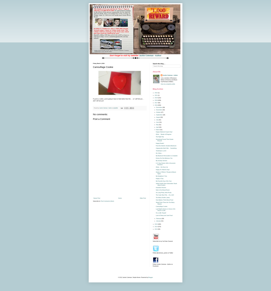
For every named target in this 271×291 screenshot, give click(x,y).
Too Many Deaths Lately (163, 197)
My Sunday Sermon (161, 160)
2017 (156, 103)
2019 (156, 98)
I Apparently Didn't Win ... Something (166, 148)
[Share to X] (129, 108)
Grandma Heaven (161, 187)
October (158, 112)
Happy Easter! (160, 143)
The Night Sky (160, 137)
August (158, 117)
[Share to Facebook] (131, 108)
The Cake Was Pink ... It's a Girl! (165, 195)
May (157, 124)
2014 (156, 226)
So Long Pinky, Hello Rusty (163, 192)
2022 (156, 93)
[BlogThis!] (127, 108)
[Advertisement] (120, 181)
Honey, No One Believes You (164, 158)
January (158, 221)
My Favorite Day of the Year (164, 181)
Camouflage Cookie (161, 206)
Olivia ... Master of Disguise (163, 134)
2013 (156, 229)
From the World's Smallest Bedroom (166, 146)
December (159, 107)
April (157, 127)
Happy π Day (159, 178)
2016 (156, 105)
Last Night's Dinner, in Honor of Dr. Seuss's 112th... (166, 209)
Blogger (150, 277)
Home (120, 198)
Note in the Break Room (163, 190)
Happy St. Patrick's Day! (162, 169)
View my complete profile (168, 84)
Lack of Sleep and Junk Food (164, 215)
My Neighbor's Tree (161, 176)
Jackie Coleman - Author (150, 56)
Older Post (143, 198)
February (159, 218)
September (159, 115)
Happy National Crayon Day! (164, 132)
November (159, 110)
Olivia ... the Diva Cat (162, 167)
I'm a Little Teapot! (161, 213)
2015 (156, 224)
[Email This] (125, 108)
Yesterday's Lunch (161, 151)
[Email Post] (121, 108)
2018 (156, 100)
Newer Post (96, 198)
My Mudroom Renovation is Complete (167, 156)
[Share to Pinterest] (133, 108)
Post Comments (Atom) (107, 201)
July (157, 120)
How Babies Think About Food (164, 200)
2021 (156, 95)
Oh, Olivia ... (159, 153)
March (158, 129)
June (157, 122)
